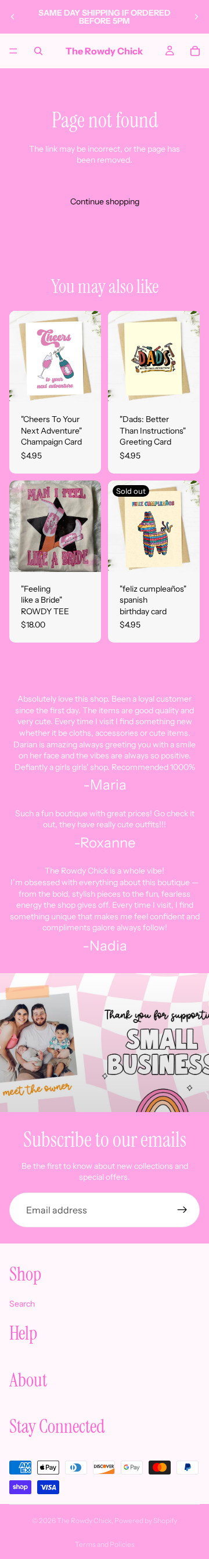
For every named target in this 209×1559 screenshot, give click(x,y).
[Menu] (13, 51)
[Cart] (195, 51)
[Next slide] (196, 17)
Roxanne (108, 842)
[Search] (38, 51)
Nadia (108, 945)
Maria (108, 784)
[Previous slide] (13, 17)
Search (22, 1303)
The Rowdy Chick (84, 1520)
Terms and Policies (105, 1544)
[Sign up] (182, 1210)
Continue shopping (104, 201)
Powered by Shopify (145, 1520)
